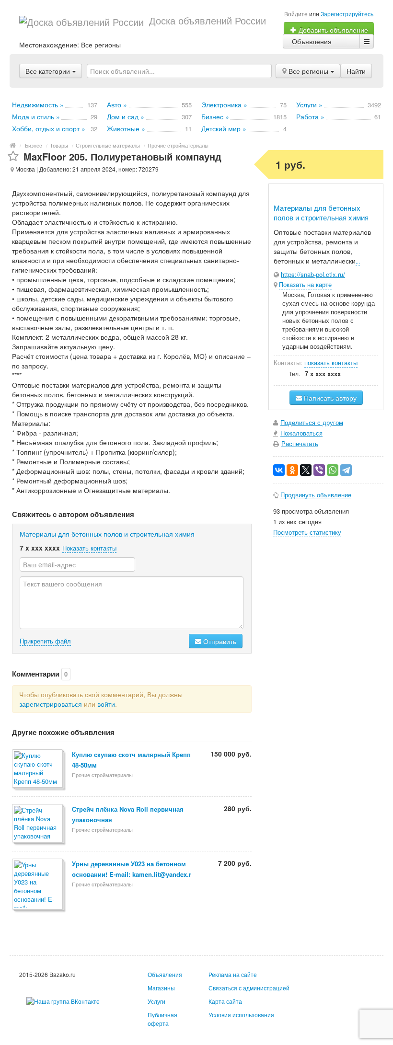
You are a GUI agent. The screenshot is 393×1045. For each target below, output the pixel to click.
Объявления (312, 41)
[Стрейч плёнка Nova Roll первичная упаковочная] (38, 824)
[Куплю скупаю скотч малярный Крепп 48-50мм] (38, 769)
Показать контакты (89, 547)
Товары (59, 145)
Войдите (296, 14)
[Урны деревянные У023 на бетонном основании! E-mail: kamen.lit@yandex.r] (38, 885)
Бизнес (33, 145)
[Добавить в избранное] (13, 156)
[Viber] (319, 470)
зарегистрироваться (50, 704)
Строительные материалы (108, 145)
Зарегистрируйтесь (347, 14)
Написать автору (329, 397)
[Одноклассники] (292, 470)
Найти (356, 71)
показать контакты (331, 362)
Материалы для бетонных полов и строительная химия (107, 534)
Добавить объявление (332, 29)
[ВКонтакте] (279, 470)
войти (106, 704)
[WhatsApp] (332, 470)
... (358, 261)
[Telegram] (346, 470)
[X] (306, 470)
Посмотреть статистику (307, 532)
